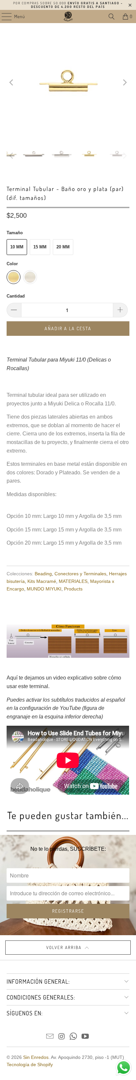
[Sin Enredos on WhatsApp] (74, 1037)
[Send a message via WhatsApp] (124, 1068)
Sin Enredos (36, 1057)
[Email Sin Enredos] (50, 1037)
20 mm (63, 246)
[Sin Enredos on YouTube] (85, 1037)
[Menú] (3, 16)
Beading (43, 573)
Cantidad (16, 296)
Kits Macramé (41, 581)
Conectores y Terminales (80, 573)
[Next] (124, 82)
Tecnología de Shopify (30, 1064)
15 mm (40, 246)
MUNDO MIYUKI (44, 588)
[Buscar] (111, 16)
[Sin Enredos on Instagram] (62, 1037)
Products (73, 588)
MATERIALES (73, 581)
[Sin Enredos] (68, 16)
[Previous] (11, 82)
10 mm (16, 246)
